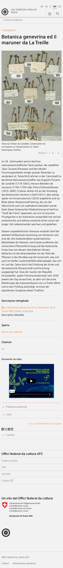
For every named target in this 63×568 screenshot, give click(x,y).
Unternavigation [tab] (13, 19)
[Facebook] (3, 428)
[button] (53, 153)
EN (59, 6)
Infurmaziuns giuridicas (24, 563)
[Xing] (9, 428)
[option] (31, 101)
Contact (5, 563)
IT (50, 6)
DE (42, 6)
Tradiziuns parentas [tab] (16, 406)
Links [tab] (8, 414)
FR (46, 6)
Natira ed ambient (12, 331)
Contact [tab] (10, 434)
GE (3, 348)
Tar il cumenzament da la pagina (45, 423)
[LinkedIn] (12, 428)
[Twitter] (6, 428)
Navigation (10, 30)
